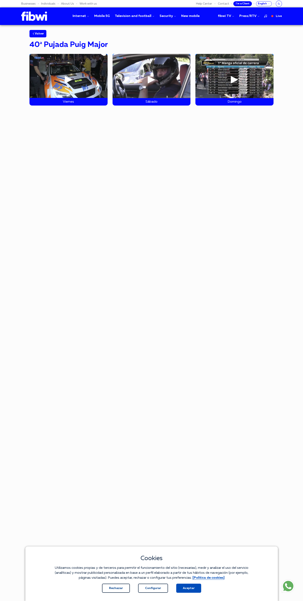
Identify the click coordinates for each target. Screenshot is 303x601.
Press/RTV (247, 16)
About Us (67, 3)
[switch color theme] (279, 4)
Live (279, 16)
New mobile (190, 16)
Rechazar (116, 588)
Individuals (48, 3)
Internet (79, 16)
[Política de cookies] (208, 578)
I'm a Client (242, 3)
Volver (39, 33)
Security (166, 16)
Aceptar (189, 588)
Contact (223, 3)
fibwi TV (224, 16)
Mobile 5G (102, 16)
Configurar (153, 588)
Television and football (133, 16)
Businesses (28, 3)
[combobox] (264, 3)
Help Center (204, 3)
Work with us (88, 3)
